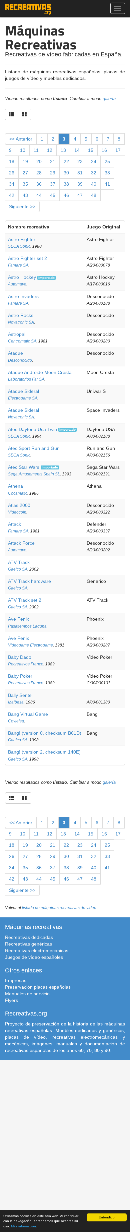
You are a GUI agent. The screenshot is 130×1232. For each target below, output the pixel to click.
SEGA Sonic (19, 246)
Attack (14, 524)
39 (80, 184)
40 (93, 184)
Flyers (11, 1000)
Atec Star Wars (23, 467)
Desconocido (20, 360)
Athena (15, 486)
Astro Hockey (22, 277)
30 (66, 172)
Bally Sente (20, 695)
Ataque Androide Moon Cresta (40, 372)
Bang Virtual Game (28, 714)
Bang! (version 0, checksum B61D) (44, 733)
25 (107, 161)
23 (80, 161)
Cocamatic (17, 493)
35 (25, 184)
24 (93, 161)
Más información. (24, 1226)
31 (80, 172)
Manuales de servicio (27, 993)
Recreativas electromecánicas (36, 950)
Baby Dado (19, 657)
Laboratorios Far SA (26, 379)
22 (66, 161)
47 (80, 195)
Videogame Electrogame (30, 645)
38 (66, 184)
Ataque (15, 353)
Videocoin (17, 512)
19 (25, 161)
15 (90, 150)
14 (77, 150)
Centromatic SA (22, 341)
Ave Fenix (18, 619)
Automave (17, 284)
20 (39, 161)
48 (93, 195)
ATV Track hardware (29, 581)
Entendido (107, 1217)
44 (39, 195)
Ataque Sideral (23, 391)
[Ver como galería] (24, 114)
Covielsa (16, 721)
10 (22, 150)
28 (39, 172)
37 (52, 184)
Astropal (16, 334)
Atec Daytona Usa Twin (32, 429)
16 (104, 150)
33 (107, 172)
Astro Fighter (21, 239)
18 (11, 161)
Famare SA (18, 265)
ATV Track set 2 (24, 600)
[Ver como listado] (11, 114)
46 (66, 195)
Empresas (15, 980)
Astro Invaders (23, 296)
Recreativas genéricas (28, 944)
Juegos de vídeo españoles (34, 957)
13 (63, 150)
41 (107, 184)
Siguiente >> (22, 206)
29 (52, 172)
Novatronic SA (21, 322)
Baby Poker (20, 676)
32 (93, 172)
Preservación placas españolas (38, 987)
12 (49, 150)
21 (52, 161)
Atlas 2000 (19, 505)
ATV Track (19, 562)
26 (11, 172)
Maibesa (16, 702)
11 (36, 150)
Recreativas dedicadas (29, 937)
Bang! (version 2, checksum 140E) (44, 752)
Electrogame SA (22, 398)
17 (118, 150)
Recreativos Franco (25, 664)
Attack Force (21, 543)
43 (25, 195)
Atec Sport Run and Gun (34, 448)
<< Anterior (20, 139)
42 (11, 195)
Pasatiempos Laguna (27, 626)
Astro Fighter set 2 (27, 258)
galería (109, 98)
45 (52, 195)
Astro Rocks (20, 315)
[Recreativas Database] (28, 8)
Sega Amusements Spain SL (34, 474)
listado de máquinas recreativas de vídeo (59, 907)
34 (11, 184)
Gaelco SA (17, 569)
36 (39, 184)
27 (25, 172)
